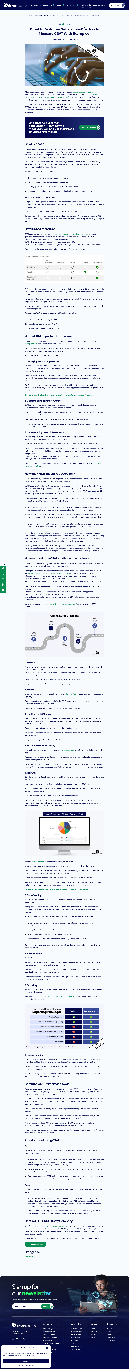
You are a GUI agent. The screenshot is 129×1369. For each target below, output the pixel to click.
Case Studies (111, 1338)
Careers (93, 1338)
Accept (25, 1361)
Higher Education (76, 1335)
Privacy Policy (29, 1365)
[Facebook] (3, 568)
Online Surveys (48, 1329)
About (59, 5)
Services (34, 5)
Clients (93, 1335)
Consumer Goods (76, 1329)
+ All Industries (75, 1349)
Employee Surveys (49, 1335)
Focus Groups (47, 1341)
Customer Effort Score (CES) (57, 97)
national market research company (54, 1226)
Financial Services (76, 1332)
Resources (71, 5)
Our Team (94, 1332)
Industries (47, 5)
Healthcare (74, 1341)
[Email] (3, 590)
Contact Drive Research (35, 1244)
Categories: (32, 1252)
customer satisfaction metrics (85, 92)
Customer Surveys (49, 1332)
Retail (72, 1344)
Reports (109, 1335)
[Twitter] (3, 579)
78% (81, 211)
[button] (48, 1348)
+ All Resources (111, 1341)
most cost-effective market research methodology (48, 573)
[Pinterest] (3, 584)
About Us (94, 1329)
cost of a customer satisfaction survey (58, 996)
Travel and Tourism (76, 1346)
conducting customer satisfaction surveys (71, 234)
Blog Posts (66, 24)
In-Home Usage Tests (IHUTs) (52, 1344)
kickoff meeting (70, 694)
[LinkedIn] (3, 574)
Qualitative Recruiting (50, 1338)
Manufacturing (75, 1338)
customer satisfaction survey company (60, 604)
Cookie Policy (21, 1365)
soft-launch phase (67, 750)
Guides (109, 1332)
